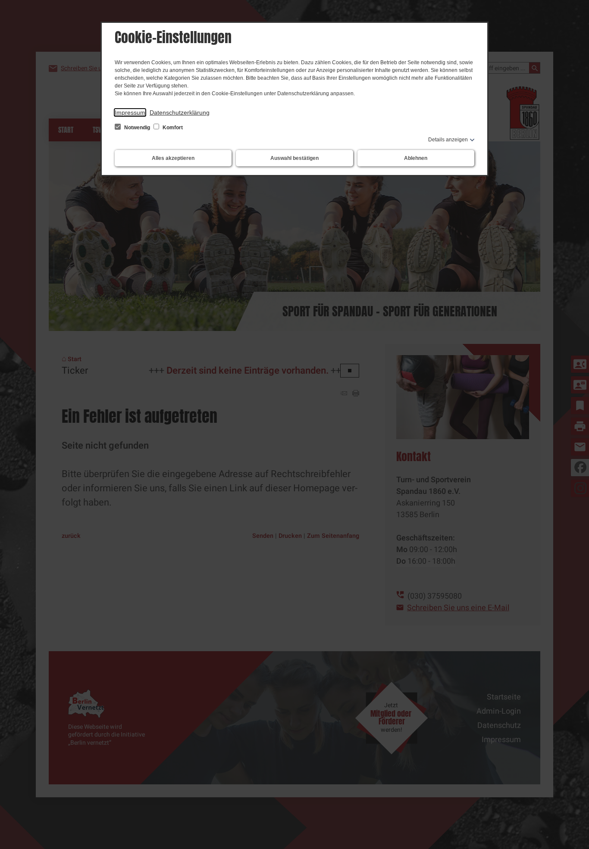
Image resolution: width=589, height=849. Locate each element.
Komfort (172, 128)
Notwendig (137, 128)
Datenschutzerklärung (180, 112)
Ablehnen (415, 158)
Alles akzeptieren (173, 158)
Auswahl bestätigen (294, 158)
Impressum (130, 112)
